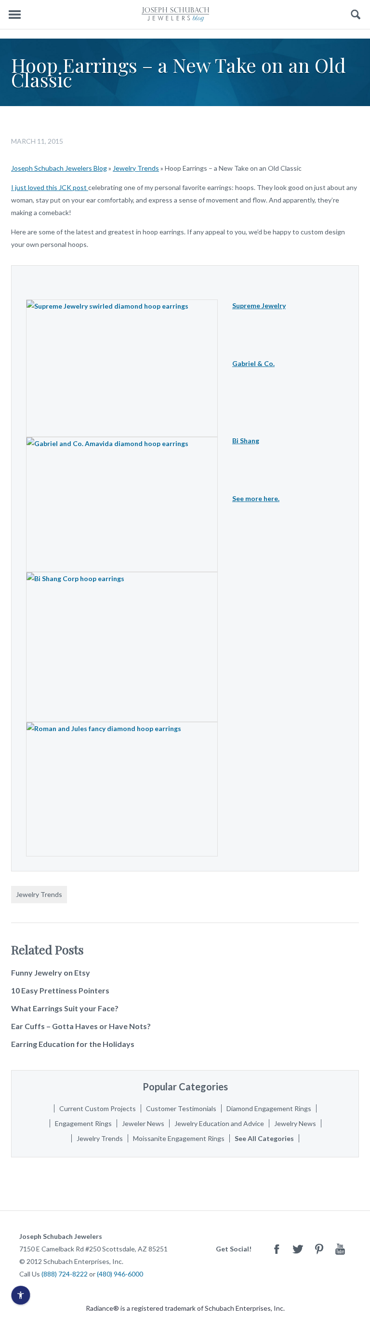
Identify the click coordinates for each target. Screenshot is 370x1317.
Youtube (340, 1249)
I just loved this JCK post (49, 187)
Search (355, 15)
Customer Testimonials (181, 1108)
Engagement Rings (83, 1123)
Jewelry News (295, 1123)
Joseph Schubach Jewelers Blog (59, 168)
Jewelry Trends (136, 168)
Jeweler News (143, 1123)
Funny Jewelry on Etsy (50, 972)
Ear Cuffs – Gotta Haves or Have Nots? (81, 1026)
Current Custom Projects (97, 1108)
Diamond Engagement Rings (268, 1108)
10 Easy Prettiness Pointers (60, 990)
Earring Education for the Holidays (72, 1043)
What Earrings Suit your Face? (65, 1008)
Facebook (276, 1249)
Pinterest (319, 1249)
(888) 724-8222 (64, 1274)
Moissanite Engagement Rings (179, 1138)
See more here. (255, 498)
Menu (14, 15)
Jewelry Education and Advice (219, 1123)
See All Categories (264, 1138)
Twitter (297, 1249)
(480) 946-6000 (120, 1274)
